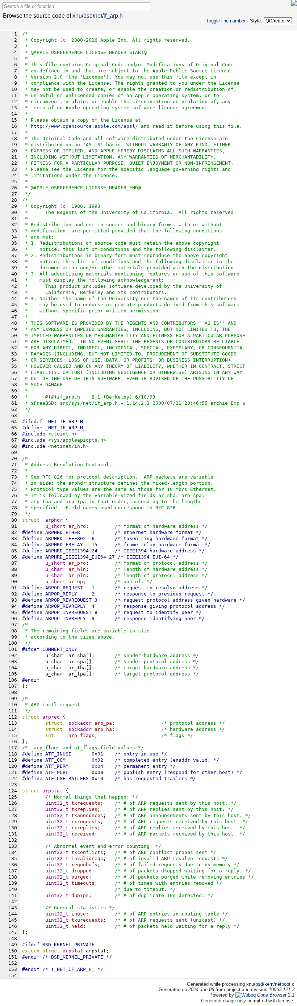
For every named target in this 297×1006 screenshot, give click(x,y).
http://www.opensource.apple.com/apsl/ (84, 126)
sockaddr (80, 723)
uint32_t (56, 803)
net (98, 16)
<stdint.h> (62, 434)
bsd (88, 16)
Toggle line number (226, 21)
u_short (55, 526)
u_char (54, 569)
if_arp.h (113, 16)
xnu (77, 16)
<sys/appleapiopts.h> (77, 440)
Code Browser (271, 995)
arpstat (73, 951)
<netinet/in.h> (68, 446)
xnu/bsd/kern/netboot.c (270, 984)
